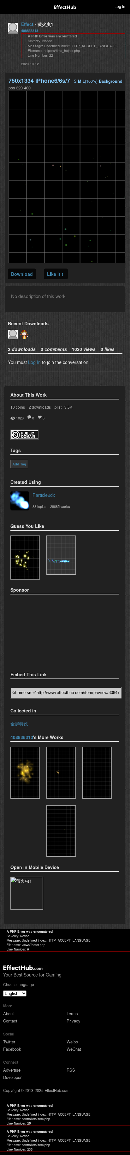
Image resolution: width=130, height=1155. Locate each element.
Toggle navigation (7, 6)
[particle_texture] (61, 555)
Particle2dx (43, 494)
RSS (71, 1070)
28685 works (60, 506)
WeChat (74, 1049)
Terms (72, 1013)
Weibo (72, 1042)
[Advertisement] (42, 631)
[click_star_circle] (97, 773)
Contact (10, 1021)
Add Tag (19, 464)
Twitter (9, 1042)
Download (22, 274)
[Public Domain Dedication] (24, 438)
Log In (34, 362)
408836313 (29, 30)
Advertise (12, 1070)
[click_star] (61, 773)
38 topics (39, 506)
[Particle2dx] (19, 501)
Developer (12, 1077)
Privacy (73, 1021)
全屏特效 (19, 723)
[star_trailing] (61, 831)
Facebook (12, 1049)
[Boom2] (25, 557)
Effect (27, 24)
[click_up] (25, 773)
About (8, 1013)
